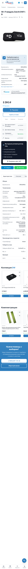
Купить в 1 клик (14, 114)
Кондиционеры (11, 7)
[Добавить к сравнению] (22, 17)
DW (13, 267)
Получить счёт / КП (15, 161)
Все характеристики (6, 86)
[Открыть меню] (2, 2)
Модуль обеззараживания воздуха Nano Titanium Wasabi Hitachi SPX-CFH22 (11, 328)
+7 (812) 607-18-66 (14, 361)
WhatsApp (21, 167)
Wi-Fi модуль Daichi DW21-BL (8, 287)
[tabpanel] (14, 219)
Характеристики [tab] (7, 176)
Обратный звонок (14, 366)
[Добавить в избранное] (19, 17)
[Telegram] (19, 2)
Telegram (8, 167)
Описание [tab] (18, 176)
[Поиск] (22, 2)
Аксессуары (20, 7)
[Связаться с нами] (24, 560)
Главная (3, 7)
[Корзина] (25, 2)
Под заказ (15, 110)
